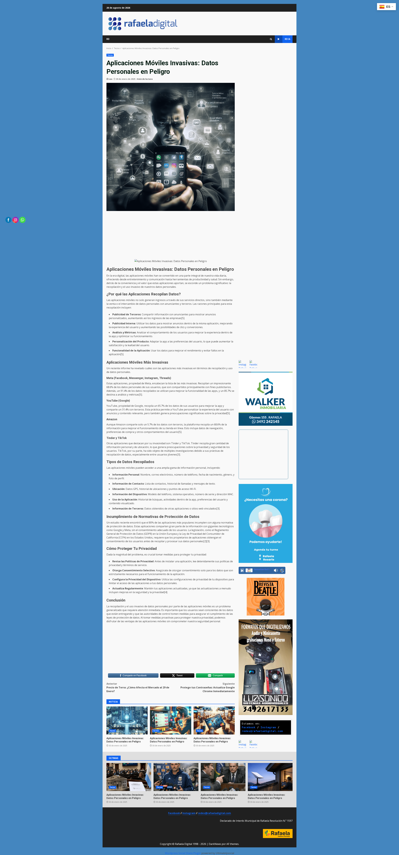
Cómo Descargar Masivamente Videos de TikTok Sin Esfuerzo (170, 720)
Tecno (110, 55)
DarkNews (215, 844)
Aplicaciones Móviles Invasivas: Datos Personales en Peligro (125, 740)
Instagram (268, 727)
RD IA (287, 39)
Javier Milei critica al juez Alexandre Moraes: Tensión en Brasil (223, 777)
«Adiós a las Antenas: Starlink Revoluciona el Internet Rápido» (270, 777)
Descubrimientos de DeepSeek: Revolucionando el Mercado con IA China (127, 720)
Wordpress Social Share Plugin (183, 853)
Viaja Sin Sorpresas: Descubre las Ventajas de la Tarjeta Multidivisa (214, 720)
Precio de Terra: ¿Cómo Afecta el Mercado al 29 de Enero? (137, 687)
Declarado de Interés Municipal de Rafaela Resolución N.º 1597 (256, 820)
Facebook (248, 727)
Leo (110, 79)
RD (107, 39)
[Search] (271, 39)
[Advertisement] (170, 235)
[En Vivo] (242, 570)
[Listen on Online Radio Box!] (282, 570)
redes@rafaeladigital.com (262, 731)
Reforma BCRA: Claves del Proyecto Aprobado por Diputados (128, 777)
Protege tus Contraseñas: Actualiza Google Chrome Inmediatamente (207, 687)
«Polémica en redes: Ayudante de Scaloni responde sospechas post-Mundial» (176, 777)
